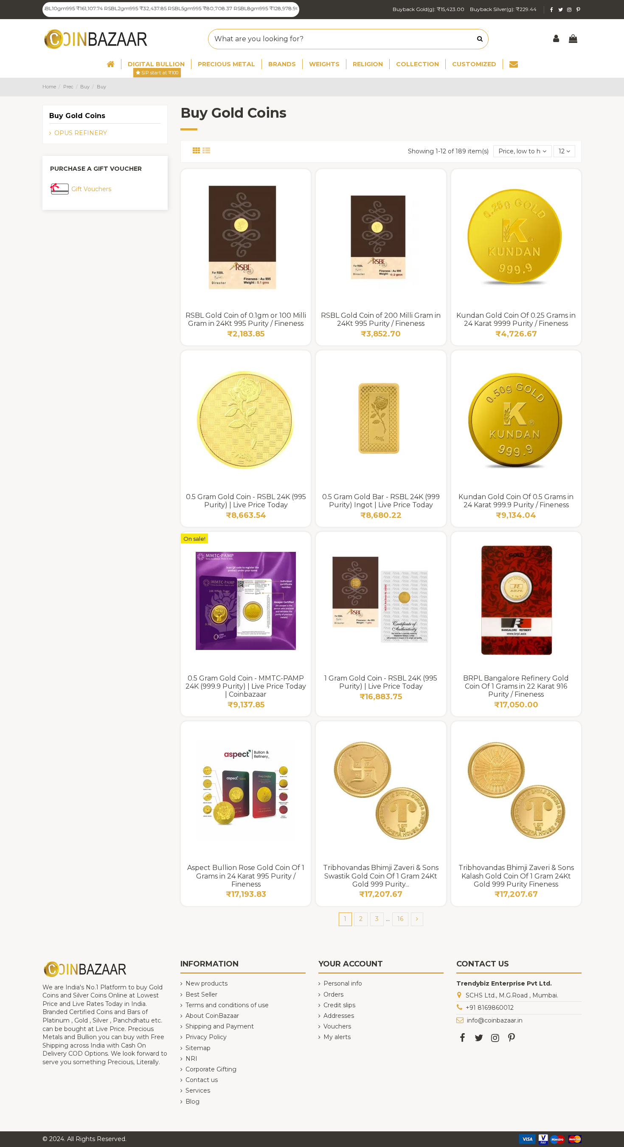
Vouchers (337, 1026)
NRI (191, 1058)
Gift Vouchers (91, 189)
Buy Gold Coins (77, 116)
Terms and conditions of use (227, 1005)
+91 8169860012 (490, 1007)
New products (207, 983)
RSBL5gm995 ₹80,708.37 (176, 8)
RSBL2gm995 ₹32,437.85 (111, 8)
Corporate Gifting (211, 1069)
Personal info (342, 983)
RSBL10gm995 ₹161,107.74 (46, 8)
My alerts (337, 1037)
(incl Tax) (287, 8)
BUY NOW (246, 277)
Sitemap (198, 1048)
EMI (406, 644)
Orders (333, 994)
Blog (193, 1101)
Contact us (202, 1080)
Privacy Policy (206, 1037)
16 (400, 919)
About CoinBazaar (212, 1016)
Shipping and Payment (220, 1026)
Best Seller (201, 994)
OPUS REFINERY (80, 133)
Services (198, 1090)
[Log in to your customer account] (556, 39)
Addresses (338, 1016)
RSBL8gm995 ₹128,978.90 (242, 8)
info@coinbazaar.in (495, 1020)
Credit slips (339, 1005)
